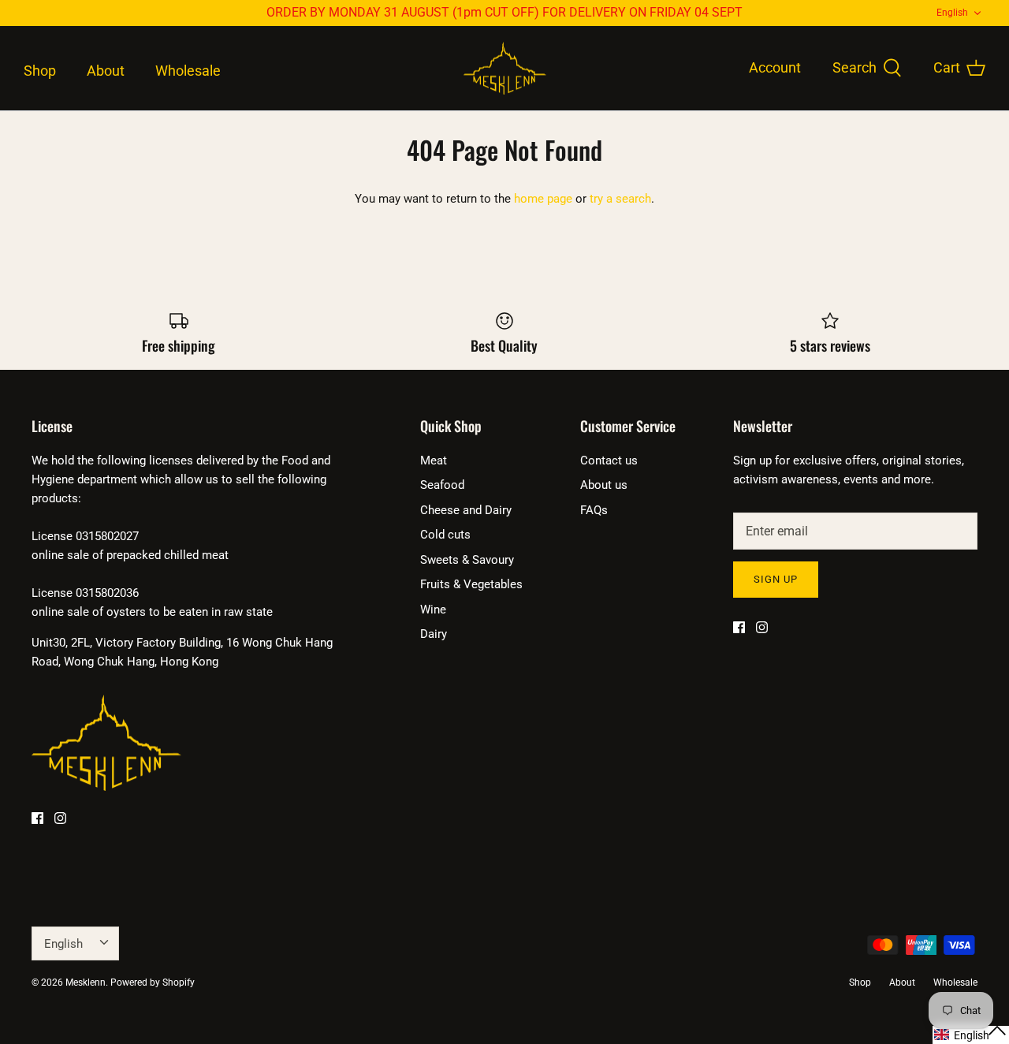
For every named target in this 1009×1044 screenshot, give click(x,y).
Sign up (776, 579)
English (952, 12)
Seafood (442, 485)
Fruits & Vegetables (471, 584)
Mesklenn (85, 982)
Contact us (609, 460)
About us (603, 485)
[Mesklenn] (505, 68)
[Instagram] (60, 818)
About (106, 70)
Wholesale (188, 70)
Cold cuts (445, 535)
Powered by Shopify (152, 982)
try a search (620, 199)
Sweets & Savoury (467, 560)
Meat (433, 460)
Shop (40, 70)
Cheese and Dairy (466, 510)
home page (543, 199)
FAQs (594, 510)
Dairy (433, 634)
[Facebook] (37, 818)
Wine (433, 609)
